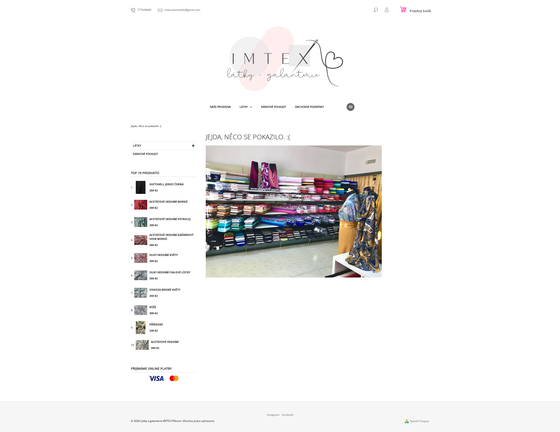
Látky (137, 145)
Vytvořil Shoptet (419, 421)
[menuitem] (220, 107)
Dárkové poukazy (145, 154)
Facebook (287, 415)
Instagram (273, 415)
